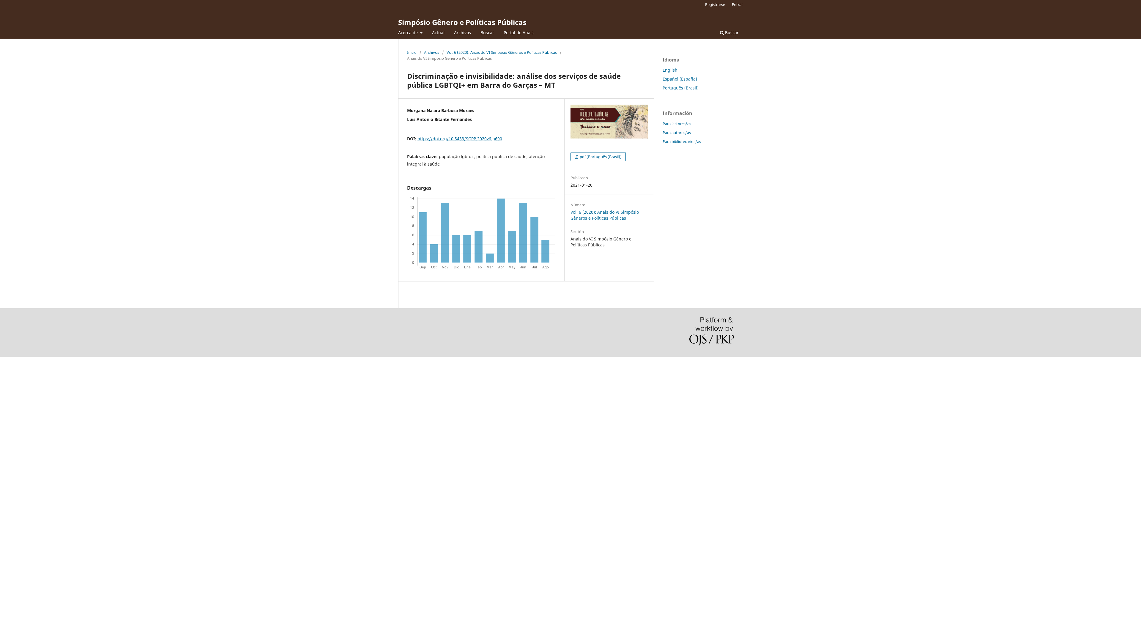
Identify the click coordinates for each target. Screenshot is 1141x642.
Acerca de (408, 32)
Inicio (412, 52)
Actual (438, 32)
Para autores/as (677, 132)
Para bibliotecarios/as (682, 141)
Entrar (737, 4)
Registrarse (715, 4)
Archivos (462, 32)
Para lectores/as (677, 123)
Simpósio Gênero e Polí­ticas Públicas (462, 22)
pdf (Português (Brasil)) (600, 156)
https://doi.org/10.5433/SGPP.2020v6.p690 (459, 138)
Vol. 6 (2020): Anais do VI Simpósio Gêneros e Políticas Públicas (502, 52)
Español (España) (680, 79)
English (670, 70)
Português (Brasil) (681, 88)
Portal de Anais (519, 32)
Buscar (487, 32)
